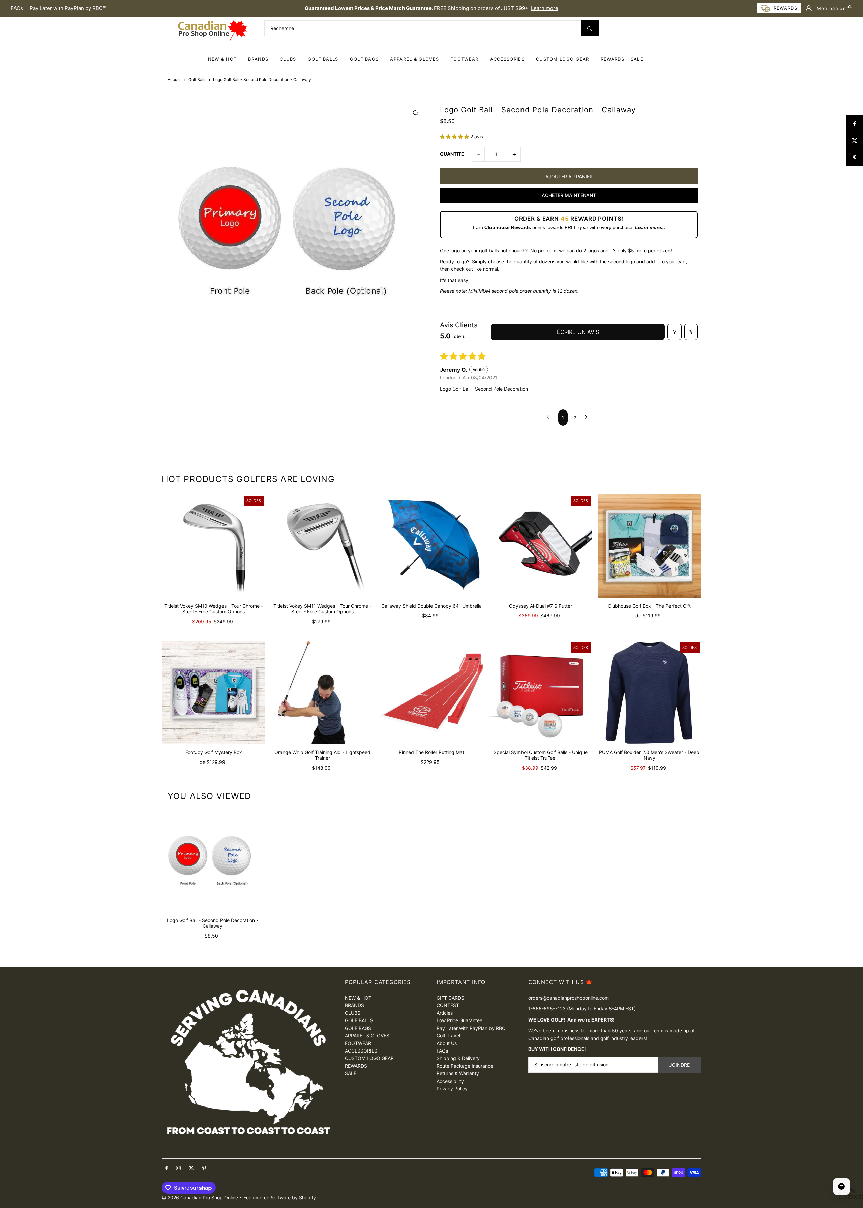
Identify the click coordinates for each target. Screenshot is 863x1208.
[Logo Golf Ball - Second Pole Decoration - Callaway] (212, 861)
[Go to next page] (588, 417)
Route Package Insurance (465, 1066)
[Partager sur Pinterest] (854, 157)
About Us (447, 1043)
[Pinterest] (204, 1168)
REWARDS (356, 1066)
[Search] (590, 28)
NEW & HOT (222, 59)
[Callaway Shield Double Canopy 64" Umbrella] (431, 546)
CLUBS (288, 59)
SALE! (638, 59)
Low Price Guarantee (459, 1020)
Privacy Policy (452, 1088)
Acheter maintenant (569, 195)
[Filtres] (674, 332)
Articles (445, 1013)
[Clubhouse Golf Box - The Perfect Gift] (649, 546)
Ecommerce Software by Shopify (279, 1197)
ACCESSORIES (507, 59)
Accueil (175, 79)
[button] (455, 136)
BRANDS (258, 59)
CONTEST (448, 1005)
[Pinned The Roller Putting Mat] (431, 692)
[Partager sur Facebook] (854, 123)
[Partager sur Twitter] (854, 140)
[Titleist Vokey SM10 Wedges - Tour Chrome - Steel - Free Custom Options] (213, 546)
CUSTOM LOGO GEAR (562, 59)
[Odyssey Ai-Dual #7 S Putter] (540, 546)
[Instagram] (178, 1168)
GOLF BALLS (323, 59)
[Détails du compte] (809, 8)
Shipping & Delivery (458, 1058)
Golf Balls (197, 79)
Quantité (452, 154)
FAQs (17, 8)
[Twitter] (191, 1168)
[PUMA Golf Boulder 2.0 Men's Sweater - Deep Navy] (649, 692)
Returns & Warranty (458, 1073)
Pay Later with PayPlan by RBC (471, 1028)
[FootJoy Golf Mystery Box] (213, 692)
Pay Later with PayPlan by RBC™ (68, 8)
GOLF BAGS (364, 59)
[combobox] (431, 28)
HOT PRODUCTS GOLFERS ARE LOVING (248, 479)
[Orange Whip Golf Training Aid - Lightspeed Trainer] (322, 692)
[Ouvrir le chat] (841, 1186)
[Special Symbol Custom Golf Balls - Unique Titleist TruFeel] (540, 692)
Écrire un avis (578, 331)
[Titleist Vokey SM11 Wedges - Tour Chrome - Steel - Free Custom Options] (322, 546)
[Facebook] (166, 1168)
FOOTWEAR (464, 59)
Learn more (544, 8)
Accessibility (450, 1081)
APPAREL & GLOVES (414, 59)
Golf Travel (448, 1035)
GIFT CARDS (450, 998)
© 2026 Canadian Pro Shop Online (200, 1197)
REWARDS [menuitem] (612, 59)
